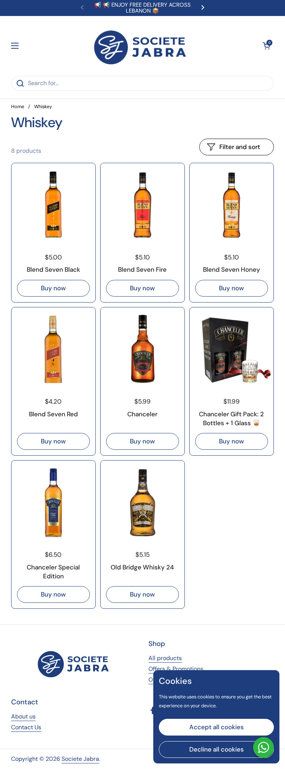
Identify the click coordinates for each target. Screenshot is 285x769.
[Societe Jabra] (140, 45)
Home (17, 106)
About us (23, 716)
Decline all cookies (216, 749)
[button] (266, 45)
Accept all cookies (216, 727)
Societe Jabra (80, 759)
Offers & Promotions (175, 669)
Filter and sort (239, 147)
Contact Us (26, 727)
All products (165, 658)
